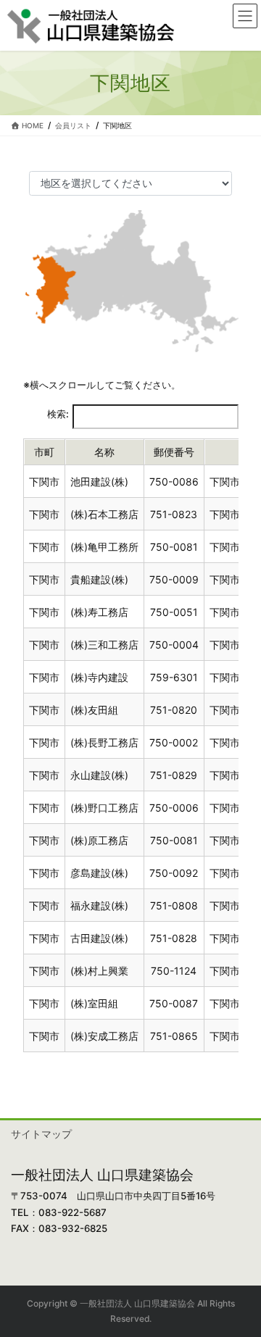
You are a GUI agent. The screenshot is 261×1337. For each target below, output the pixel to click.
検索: (58, 414)
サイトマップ (41, 1134)
